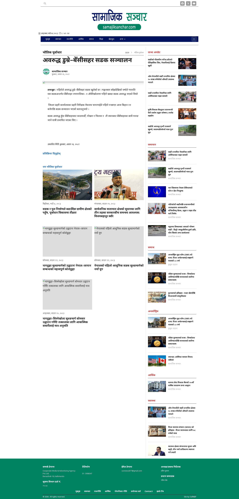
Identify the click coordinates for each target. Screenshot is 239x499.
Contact (149, 491)
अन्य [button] (122, 39)
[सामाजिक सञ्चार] (46, 71)
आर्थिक (81, 39)
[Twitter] (188, 3)
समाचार (58, 39)
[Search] (45, 3)
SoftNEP (193, 497)
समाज (91, 39)
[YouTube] (194, 3)
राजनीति (70, 39)
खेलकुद (111, 39)
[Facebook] (182, 3)
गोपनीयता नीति (121, 491)
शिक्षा (101, 39)
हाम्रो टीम (160, 491)
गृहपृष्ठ (48, 39)
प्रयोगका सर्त (136, 491)
